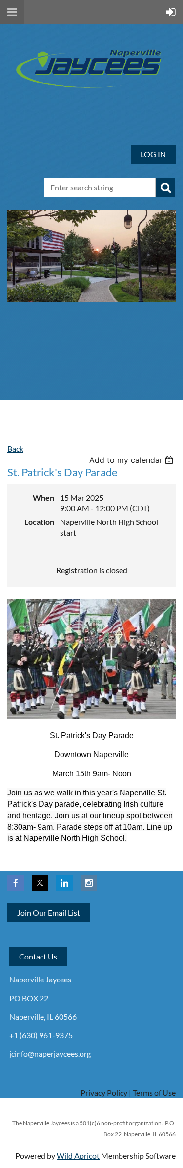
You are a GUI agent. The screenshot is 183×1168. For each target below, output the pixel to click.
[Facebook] (15, 883)
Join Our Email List (48, 912)
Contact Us (38, 956)
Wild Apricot (78, 1155)
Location (39, 521)
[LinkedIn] (64, 883)
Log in (153, 154)
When (43, 497)
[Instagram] (89, 883)
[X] (40, 883)
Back (15, 448)
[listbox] (132, 460)
